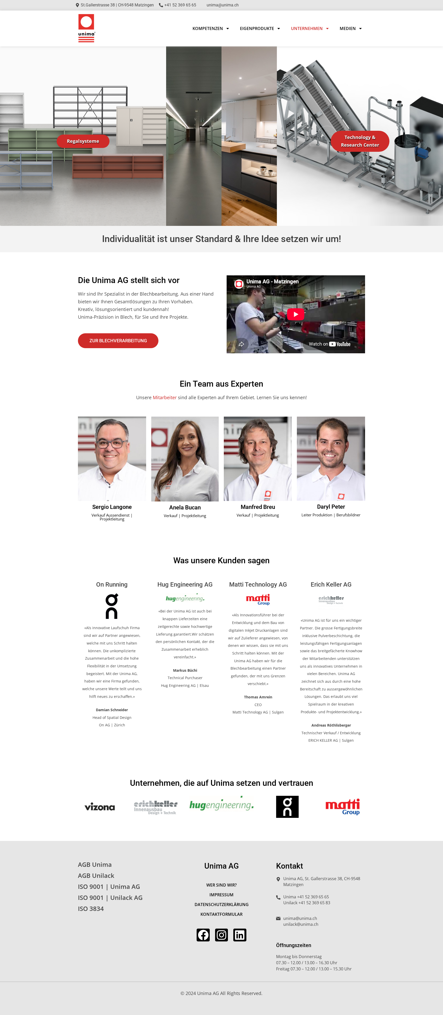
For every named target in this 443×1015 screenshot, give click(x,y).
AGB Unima (95, 864)
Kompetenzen (208, 28)
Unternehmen (307, 28)
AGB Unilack (96, 875)
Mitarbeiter (165, 397)
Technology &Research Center (360, 141)
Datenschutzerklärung (222, 904)
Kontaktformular (221, 914)
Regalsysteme (83, 141)
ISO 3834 (91, 908)
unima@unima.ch (300, 918)
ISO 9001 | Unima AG (109, 886)
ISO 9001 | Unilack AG (110, 897)
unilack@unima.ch (300, 924)
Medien (348, 28)
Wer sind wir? (221, 885)
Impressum (221, 895)
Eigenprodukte (257, 28)
